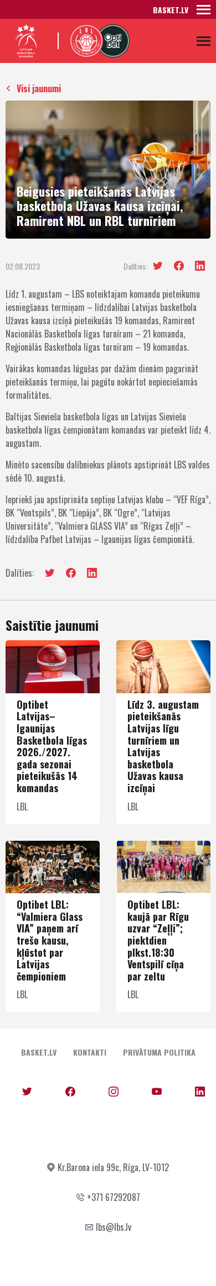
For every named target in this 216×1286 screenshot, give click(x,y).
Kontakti (89, 1052)
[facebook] (178, 265)
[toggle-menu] (203, 9)
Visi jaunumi (39, 88)
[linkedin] (199, 265)
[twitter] (157, 266)
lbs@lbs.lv (113, 1227)
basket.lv (170, 9)
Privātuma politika (159, 1052)
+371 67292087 (113, 1197)
